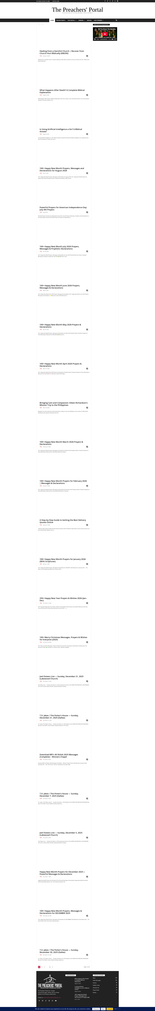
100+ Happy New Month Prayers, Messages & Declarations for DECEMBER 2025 (61, 911)
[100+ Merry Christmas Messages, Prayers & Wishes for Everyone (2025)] (63, 627)
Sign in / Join (55, 1)
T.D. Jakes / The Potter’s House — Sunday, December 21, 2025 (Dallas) (59, 716)
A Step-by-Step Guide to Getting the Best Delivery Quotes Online (63, 521)
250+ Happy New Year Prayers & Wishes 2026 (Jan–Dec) (63, 599)
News (94, 978)
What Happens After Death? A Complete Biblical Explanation (62, 91)
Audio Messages (97, 980)
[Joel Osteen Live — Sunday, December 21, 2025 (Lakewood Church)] (63, 669)
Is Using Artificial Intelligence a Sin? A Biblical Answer (61, 130)
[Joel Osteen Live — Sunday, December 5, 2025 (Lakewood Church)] (63, 825)
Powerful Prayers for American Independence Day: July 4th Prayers (63, 208)
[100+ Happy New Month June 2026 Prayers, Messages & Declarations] (63, 278)
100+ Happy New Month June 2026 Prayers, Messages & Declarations (60, 286)
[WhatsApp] (115, 1)
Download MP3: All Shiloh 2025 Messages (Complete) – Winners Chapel (59, 755)
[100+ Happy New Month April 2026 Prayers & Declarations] (63, 353)
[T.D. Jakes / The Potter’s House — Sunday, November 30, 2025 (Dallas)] (63, 943)
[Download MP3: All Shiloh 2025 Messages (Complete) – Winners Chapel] (63, 744)
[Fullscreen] (115, 39)
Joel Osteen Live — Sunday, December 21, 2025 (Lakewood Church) (61, 677)
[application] (105, 34)
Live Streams (98, 20)
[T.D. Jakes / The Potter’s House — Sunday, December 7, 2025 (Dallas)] (63, 786)
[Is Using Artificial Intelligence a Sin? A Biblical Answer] (63, 119)
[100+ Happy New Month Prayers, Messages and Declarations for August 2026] (63, 158)
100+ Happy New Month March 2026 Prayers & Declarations (61, 442)
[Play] (95, 39)
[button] (116, 20)
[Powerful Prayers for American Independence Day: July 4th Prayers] (63, 197)
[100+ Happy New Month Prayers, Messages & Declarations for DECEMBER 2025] (63, 901)
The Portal (71, 20)
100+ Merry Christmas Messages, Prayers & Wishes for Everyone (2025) (63, 638)
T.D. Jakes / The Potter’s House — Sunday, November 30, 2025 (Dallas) (59, 951)
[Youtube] (118, 1)
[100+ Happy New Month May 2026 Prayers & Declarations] (63, 317)
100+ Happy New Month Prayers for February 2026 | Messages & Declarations (63, 482)
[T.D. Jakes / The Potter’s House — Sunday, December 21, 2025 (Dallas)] (63, 708)
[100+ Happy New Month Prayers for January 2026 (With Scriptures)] (63, 549)
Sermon (80, 20)
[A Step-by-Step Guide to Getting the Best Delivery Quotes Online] (63, 510)
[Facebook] (105, 1)
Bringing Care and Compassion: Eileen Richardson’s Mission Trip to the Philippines (64, 403)
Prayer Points (60, 20)
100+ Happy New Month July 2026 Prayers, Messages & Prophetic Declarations (59, 247)
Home (39, 23)
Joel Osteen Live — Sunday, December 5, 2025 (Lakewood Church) (61, 833)
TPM (41, 56)
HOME (52, 20)
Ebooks (89, 20)
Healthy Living (96, 985)
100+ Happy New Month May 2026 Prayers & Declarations (60, 325)
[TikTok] (110, 1)
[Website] (113, 1)
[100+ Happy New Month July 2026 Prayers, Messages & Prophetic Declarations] (63, 239)
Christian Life (96, 987)
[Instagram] (107, 1)
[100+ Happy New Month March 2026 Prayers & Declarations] (63, 432)
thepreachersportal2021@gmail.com (52, 997)
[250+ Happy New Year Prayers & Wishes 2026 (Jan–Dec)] (63, 588)
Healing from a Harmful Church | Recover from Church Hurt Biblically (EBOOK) (62, 52)
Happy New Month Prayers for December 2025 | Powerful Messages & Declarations (62, 872)
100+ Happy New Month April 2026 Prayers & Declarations (61, 364)
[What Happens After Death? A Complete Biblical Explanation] (63, 80)
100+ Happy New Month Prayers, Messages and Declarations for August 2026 (62, 169)
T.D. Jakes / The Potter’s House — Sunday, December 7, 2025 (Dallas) (59, 794)
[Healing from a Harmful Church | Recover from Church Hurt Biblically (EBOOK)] (63, 41)
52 (49, 967)
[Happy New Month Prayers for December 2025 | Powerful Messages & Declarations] (63, 862)
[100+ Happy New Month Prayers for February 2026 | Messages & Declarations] (63, 471)
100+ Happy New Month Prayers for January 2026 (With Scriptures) (63, 560)
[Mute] (112, 39)
